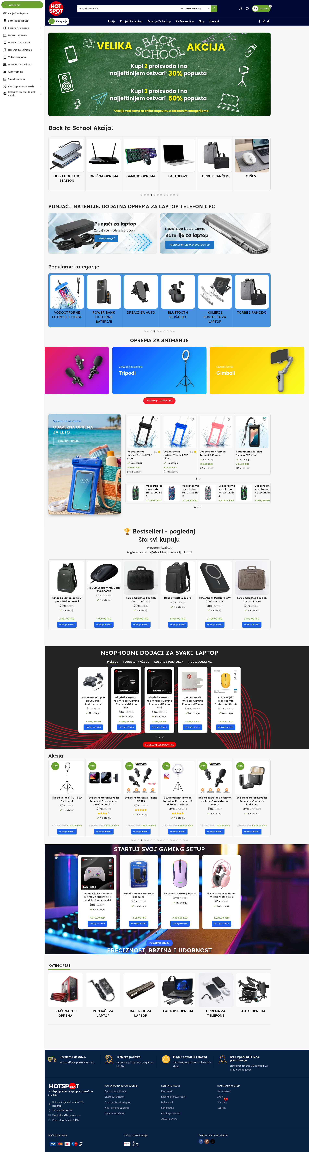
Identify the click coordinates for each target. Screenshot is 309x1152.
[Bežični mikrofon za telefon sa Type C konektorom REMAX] (178, 777)
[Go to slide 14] (174, 840)
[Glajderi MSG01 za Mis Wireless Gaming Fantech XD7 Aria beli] (126, 681)
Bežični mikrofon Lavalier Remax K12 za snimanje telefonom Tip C (67, 801)
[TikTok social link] (268, 21)
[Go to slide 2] (145, 195)
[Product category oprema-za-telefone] (216, 996)
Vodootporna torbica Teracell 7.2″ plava (176, 455)
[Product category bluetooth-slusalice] (141, 298)
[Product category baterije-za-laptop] (140, 996)
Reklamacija (167, 1107)
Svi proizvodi (223, 1091)
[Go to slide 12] (177, 195)
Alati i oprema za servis (117, 1107)
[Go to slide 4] (151, 195)
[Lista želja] (247, 8)
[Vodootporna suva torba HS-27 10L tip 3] (208, 493)
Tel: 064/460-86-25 (62, 1110)
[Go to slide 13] (171, 840)
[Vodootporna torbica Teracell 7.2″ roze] (216, 432)
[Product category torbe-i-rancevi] (178, 159)
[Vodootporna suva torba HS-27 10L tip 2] (172, 493)
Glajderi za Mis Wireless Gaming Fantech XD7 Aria (192, 701)
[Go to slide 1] (141, 195)
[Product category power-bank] (67, 300)
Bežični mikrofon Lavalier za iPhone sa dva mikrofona (251, 801)
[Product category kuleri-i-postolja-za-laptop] (178, 300)
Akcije (220, 1096)
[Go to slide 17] (184, 840)
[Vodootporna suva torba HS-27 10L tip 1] (135, 493)
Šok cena (222, 1102)
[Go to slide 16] (180, 840)
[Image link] (72, 1143)
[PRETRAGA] (214, 8)
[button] (67, 625)
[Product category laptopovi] (141, 159)
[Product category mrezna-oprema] (67, 159)
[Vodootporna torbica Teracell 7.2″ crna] (143, 432)
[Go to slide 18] (187, 840)
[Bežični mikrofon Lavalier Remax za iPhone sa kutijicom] (215, 777)
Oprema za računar (115, 1113)
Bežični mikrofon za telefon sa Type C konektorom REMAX (177, 801)
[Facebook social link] (260, 21)
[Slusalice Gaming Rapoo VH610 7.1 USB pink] (221, 873)
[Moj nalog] (240, 8)
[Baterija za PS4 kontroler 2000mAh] (138, 873)
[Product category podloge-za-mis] (252, 159)
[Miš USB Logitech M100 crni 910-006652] (104, 573)
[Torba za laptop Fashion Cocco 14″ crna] (141, 578)
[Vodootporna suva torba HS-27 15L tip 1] (244, 493)
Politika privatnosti (170, 1113)
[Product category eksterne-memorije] (252, 298)
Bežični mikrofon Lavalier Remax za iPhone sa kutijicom (215, 801)
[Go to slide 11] (174, 195)
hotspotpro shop (228, 1085)
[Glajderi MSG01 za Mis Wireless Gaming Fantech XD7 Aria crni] (159, 681)
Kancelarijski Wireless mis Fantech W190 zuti (225, 701)
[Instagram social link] (264, 21)
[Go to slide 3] (148, 195)
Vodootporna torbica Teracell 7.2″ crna (139, 455)
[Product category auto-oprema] (253, 994)
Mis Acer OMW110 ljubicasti (180, 893)
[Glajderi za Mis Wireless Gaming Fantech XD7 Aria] (192, 681)
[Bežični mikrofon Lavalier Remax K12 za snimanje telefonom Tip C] (67, 777)
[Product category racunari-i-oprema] (65, 996)
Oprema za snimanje (116, 1091)
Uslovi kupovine (169, 1118)
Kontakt (221, 1107)
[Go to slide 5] (154, 195)
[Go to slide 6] (158, 195)
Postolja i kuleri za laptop (118, 1102)
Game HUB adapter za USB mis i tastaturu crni (93, 701)
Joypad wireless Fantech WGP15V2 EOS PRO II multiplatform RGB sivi (97, 897)
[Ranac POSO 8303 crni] (178, 578)
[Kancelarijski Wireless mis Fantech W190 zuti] (225, 681)
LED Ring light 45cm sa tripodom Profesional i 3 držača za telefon (140, 801)
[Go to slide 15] (177, 840)
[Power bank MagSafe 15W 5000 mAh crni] (215, 578)
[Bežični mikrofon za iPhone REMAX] (104, 777)
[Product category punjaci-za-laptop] (103, 996)
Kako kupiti (167, 1091)
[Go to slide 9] (167, 195)
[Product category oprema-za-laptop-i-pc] (178, 994)
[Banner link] (159, 74)
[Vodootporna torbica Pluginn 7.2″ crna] (252, 432)
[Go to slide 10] (171, 195)
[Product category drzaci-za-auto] (104, 295)
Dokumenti (167, 1102)
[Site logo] (56, 8)
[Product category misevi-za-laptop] (215, 159)
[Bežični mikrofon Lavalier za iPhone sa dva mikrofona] (252, 777)
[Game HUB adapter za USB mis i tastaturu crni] (93, 681)
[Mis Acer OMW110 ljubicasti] (180, 873)
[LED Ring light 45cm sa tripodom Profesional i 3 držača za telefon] (141, 777)
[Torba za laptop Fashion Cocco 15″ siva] (252, 578)
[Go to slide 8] (164, 195)
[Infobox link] (74, 1059)
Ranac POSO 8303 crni (178, 597)
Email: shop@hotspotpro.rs (66, 1115)
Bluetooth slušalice (115, 1096)
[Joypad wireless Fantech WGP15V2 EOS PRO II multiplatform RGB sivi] (97, 873)
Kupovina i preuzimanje (173, 1096)
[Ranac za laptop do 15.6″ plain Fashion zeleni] (67, 578)
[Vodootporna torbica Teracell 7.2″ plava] (180, 432)
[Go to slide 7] (161, 195)
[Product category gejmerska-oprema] (104, 159)
